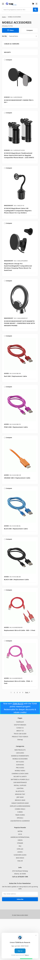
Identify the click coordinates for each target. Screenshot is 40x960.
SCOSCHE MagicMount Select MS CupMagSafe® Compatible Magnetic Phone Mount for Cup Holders (18, 210)
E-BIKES (20, 812)
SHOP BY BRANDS (20, 725)
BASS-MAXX (20, 858)
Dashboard (20, 722)
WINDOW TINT (20, 794)
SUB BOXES (20, 765)
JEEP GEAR (20, 797)
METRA (20, 831)
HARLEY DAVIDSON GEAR (20, 803)
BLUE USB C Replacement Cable (16, 529)
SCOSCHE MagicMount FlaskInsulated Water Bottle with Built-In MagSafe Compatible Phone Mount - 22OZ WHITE (19, 155)
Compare (30, 30)
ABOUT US (20, 731)
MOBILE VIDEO (20, 771)
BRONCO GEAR (20, 800)
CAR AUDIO (20, 753)
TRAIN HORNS (20, 815)
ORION (20, 840)
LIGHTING (20, 788)
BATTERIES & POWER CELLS (20, 779)
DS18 (20, 834)
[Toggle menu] (3, 3)
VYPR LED (20, 849)
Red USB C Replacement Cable (15, 376)
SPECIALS (20, 818)
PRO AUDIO (20, 768)
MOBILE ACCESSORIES (20, 759)
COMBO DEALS (20, 809)
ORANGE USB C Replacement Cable (17, 478)
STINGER (20, 843)
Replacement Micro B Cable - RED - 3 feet (19, 630)
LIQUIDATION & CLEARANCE (20, 821)
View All (20, 861)
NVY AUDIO (20, 762)
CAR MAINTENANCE (20, 782)
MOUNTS (7, 52)
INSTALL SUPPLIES (20, 785)
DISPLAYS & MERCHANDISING (20, 806)
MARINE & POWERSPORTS (20, 756)
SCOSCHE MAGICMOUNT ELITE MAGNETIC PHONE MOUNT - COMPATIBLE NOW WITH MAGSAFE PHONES (19, 323)
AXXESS (20, 852)
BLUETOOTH (20, 791)
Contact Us (20, 728)
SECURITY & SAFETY (20, 776)
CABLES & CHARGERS (11, 44)
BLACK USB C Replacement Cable (16, 579)
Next (27, 692)
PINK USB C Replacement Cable (16, 427)
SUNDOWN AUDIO (20, 855)
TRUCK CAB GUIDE (20, 734)
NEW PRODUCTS (20, 750)
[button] (10, 30)
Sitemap (20, 739)
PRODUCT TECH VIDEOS (20, 737)
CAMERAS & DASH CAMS (20, 773)
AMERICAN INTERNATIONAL (20, 837)
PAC (20, 846)
